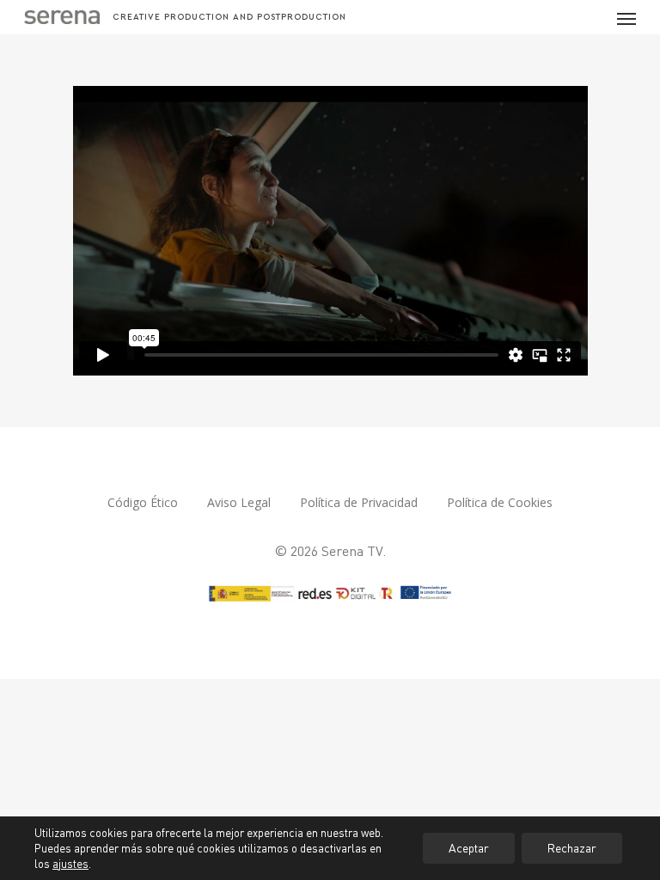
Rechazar (571, 847)
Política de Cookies (500, 502)
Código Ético (142, 502)
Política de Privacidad (359, 502)
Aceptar (469, 847)
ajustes (70, 864)
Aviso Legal (239, 502)
